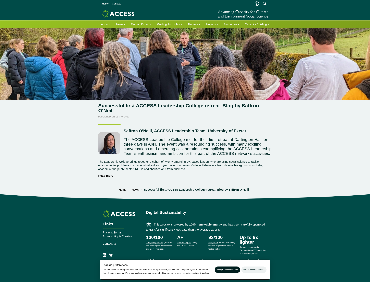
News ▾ (121, 24)
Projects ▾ (212, 24)
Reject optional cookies (253, 270)
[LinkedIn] (105, 255)
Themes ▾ (194, 24)
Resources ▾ (231, 24)
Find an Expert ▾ (141, 24)
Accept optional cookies (227, 270)
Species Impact (184, 242)
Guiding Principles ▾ (169, 24)
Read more (105, 175)
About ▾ (106, 24)
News (135, 189)
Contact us (109, 243)
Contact (116, 3)
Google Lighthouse (154, 242)
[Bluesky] (111, 255)
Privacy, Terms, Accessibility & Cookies (117, 234)
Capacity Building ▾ (257, 24)
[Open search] (264, 3)
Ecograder (213, 242)
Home (105, 3)
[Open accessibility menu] (257, 3)
